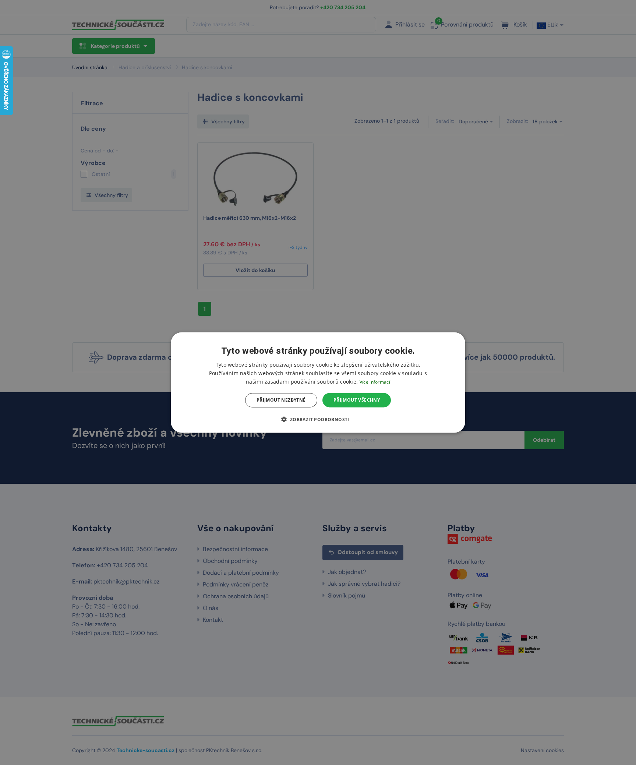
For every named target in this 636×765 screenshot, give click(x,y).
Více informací (375, 382)
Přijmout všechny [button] (356, 400)
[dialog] (318, 382)
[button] (318, 419)
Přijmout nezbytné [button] (281, 400)
